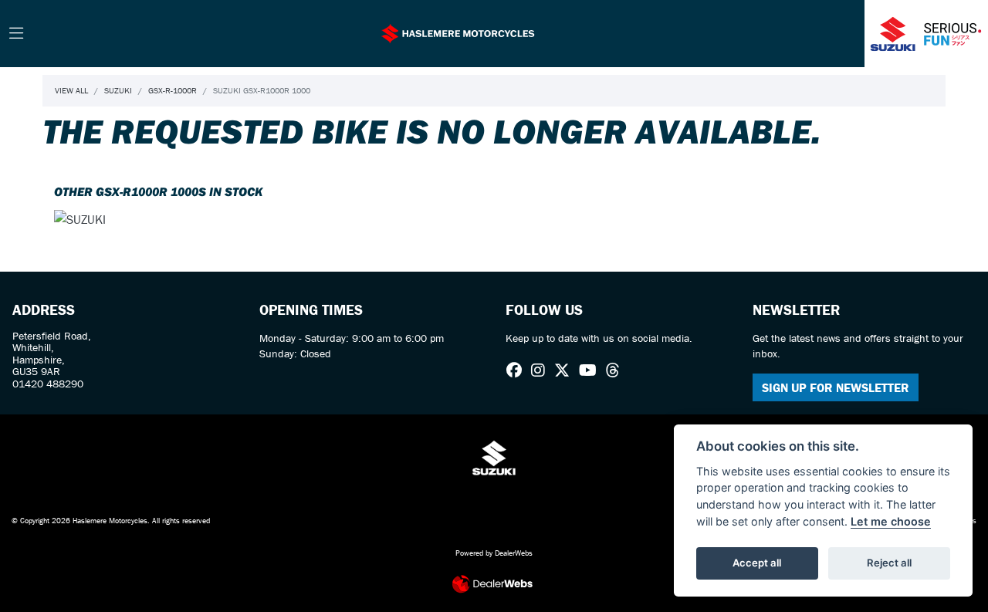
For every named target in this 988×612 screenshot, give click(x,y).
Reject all (889, 562)
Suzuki (118, 90)
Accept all (757, 562)
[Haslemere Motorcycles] (458, 31)
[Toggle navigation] (16, 34)
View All (71, 90)
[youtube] (591, 370)
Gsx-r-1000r (172, 90)
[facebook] (518, 370)
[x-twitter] (565, 370)
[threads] (616, 370)
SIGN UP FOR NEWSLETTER (835, 387)
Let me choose (891, 521)
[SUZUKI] (80, 220)
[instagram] (541, 370)
